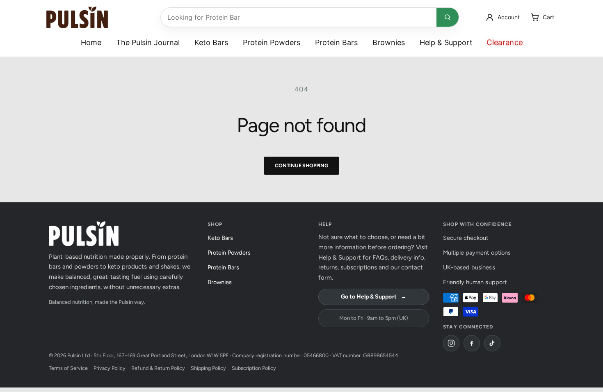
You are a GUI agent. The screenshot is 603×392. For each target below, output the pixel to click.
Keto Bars (211, 42)
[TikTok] (492, 343)
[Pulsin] (77, 17)
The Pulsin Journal (148, 42)
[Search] (447, 17)
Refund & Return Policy (158, 368)
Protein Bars (336, 42)
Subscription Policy (254, 368)
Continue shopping (301, 165)
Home (91, 42)
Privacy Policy (110, 368)
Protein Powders (271, 42)
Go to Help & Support (373, 296)
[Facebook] (472, 343)
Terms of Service (68, 368)
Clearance (505, 42)
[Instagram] (451, 343)
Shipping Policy (208, 368)
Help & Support (446, 42)
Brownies (388, 42)
